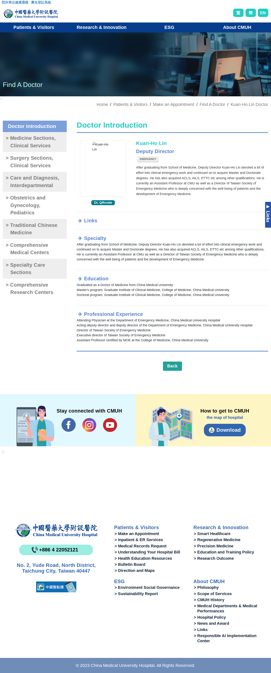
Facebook (69, 425)
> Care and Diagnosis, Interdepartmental (32, 181)
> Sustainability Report (136, 593)
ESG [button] (169, 27)
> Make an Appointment (136, 533)
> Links (201, 629)
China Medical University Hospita (56, 530)
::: (4, 3)
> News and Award (211, 623)
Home (102, 104)
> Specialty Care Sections (25, 268)
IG (89, 425)
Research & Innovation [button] (101, 27)
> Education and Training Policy (224, 552)
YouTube (110, 425)
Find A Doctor (212, 104)
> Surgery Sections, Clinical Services (29, 161)
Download (228, 430)
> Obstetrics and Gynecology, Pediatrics (26, 205)
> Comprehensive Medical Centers (27, 248)
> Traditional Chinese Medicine (31, 229)
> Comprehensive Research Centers (29, 288)
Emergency (148, 158)
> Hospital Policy (210, 617)
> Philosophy (206, 587)
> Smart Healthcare (212, 533)
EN (263, 12)
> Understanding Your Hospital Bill (147, 552)
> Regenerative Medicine (217, 539)
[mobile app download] (56, 586)
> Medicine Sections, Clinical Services (31, 141)
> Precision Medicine (213, 546)
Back (172, 366)
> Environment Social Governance (147, 587)
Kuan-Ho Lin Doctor (249, 104)
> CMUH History (209, 599)
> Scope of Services (213, 593)
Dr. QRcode (103, 202)
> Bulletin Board (129, 564)
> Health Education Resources (143, 558)
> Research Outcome (214, 558)
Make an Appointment (173, 104)
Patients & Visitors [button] (33, 27)
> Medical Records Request (140, 546)
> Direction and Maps (134, 570)
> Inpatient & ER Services (138, 539)
